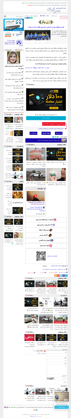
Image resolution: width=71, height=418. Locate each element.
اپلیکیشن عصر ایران (52, 256)
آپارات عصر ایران (44, 246)
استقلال (59, 269)
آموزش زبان (30, 5)
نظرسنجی (49, 3)
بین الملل (58, 5)
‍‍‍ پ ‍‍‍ (46, 15)
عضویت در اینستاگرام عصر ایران (44, 220)
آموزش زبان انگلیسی (44, 240)
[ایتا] (55, 275)
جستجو (53, 3)
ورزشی (62, 5)
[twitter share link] (25, 18)
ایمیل (65, 358)
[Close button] (68, 390)
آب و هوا (44, 3)
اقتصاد (23, 3)
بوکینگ (38, 353)
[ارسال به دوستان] (41, 15)
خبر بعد (58, 133)
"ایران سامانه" (32, 416)
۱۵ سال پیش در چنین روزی (44, 225)
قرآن (44, 5)
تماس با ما (60, 3)
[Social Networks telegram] (53, 137)
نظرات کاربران (46, 133)
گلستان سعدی (44, 235)
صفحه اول (64, 3)
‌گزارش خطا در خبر (64, 18)
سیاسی (27, 3)
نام (66, 352)
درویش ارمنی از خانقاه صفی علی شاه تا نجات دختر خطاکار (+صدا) (14, 43)
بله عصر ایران (28, 68)
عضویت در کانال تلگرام (43, 68)
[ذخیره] (43, 16)
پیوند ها (35, 3)
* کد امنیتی (64, 376)
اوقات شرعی (40, 3)
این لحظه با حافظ (44, 230)
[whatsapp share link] (32, 18)
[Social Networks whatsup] (58, 137)
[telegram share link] (29, 18)
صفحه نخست (65, 16)
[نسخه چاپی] (40, 15)
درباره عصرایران (50, 407)
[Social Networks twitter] (55, 137)
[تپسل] (27, 84)
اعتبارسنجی (43, 353)
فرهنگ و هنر (53, 5)
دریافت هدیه (62, 407)
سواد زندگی (31, 3)
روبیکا (35, 68)
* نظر (66, 363)
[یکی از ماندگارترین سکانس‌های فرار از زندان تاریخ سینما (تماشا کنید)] (36, 196)
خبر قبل (34, 133)
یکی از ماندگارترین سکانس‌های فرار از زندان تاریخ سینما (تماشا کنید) (36, 203)
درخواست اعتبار (46, 118)
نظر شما (65, 350)
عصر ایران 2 (35, 5)
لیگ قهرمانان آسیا (46, 269)
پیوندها (32, 407)
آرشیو (56, 3)
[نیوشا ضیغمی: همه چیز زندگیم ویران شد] (13, 57)
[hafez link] (46, 22)
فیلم (38, 5)
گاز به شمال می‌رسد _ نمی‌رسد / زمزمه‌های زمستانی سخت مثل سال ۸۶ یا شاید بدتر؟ (36, 209)
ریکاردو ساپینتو (54, 269)
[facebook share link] (27, 18)
